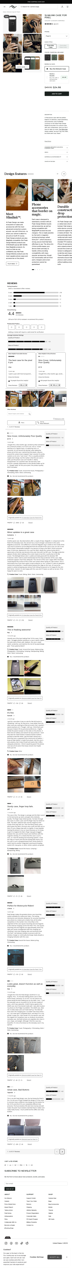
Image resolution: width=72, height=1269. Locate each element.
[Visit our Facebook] (11, 1243)
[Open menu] (4, 7)
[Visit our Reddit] (27, 1243)
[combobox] (57, 36)
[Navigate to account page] (62, 7)
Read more (48, 141)
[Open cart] (67, 7)
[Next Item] (64, 174)
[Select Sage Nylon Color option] (54, 57)
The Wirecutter (63, 129)
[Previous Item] (58, 174)
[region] (36, 1257)
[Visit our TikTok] (21, 1243)
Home (4, 12)
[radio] (48, 57)
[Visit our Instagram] (6, 1243)
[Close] (67, 1257)
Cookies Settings (37, 1257)
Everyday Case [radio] (50, 46)
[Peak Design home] (13, 7)
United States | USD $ (60, 1243)
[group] (57, 46)
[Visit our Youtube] (16, 1243)
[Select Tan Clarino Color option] (61, 57)
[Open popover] (63, 46)
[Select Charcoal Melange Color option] (48, 57)
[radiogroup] (57, 74)
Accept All (55, 1257)
